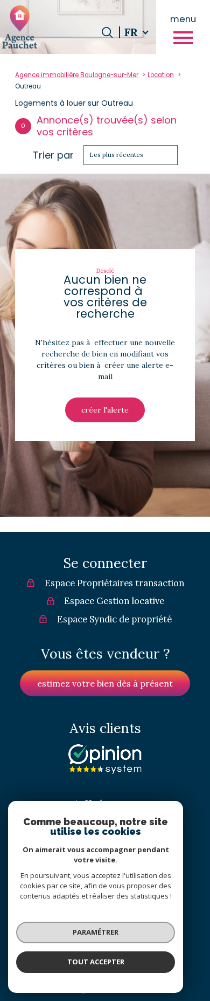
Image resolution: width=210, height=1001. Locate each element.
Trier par (53, 155)
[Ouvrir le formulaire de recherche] (107, 32)
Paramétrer (95, 932)
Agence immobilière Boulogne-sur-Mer (76, 75)
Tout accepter (95, 961)
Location (161, 75)
